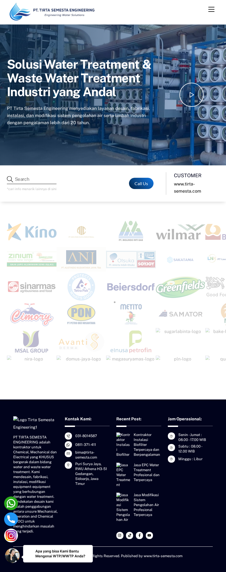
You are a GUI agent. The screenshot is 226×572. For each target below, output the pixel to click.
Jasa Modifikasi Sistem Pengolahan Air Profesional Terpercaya (146, 505)
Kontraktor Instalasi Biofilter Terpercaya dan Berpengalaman (147, 445)
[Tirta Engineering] (52, 19)
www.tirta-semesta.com (163, 556)
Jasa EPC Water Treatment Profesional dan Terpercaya (147, 472)
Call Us (141, 183)
